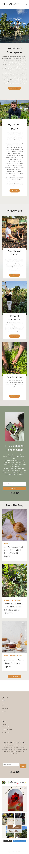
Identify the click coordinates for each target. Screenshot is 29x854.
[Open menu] (26, 4)
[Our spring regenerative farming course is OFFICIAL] (14, 825)
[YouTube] (16, 847)
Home (3, 700)
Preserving (18, 600)
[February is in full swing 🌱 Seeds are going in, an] (14, 799)
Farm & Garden (6, 726)
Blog (3, 705)
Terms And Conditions (14, 852)
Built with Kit (14, 493)
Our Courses (5, 708)
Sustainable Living (15, 657)
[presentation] (14, 525)
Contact (4, 711)
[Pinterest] (19, 847)
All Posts (6, 543)
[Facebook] (10, 847)
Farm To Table (5, 732)
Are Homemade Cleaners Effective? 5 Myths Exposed (14, 663)
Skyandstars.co (23, 844)
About (3, 703)
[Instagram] (13, 847)
